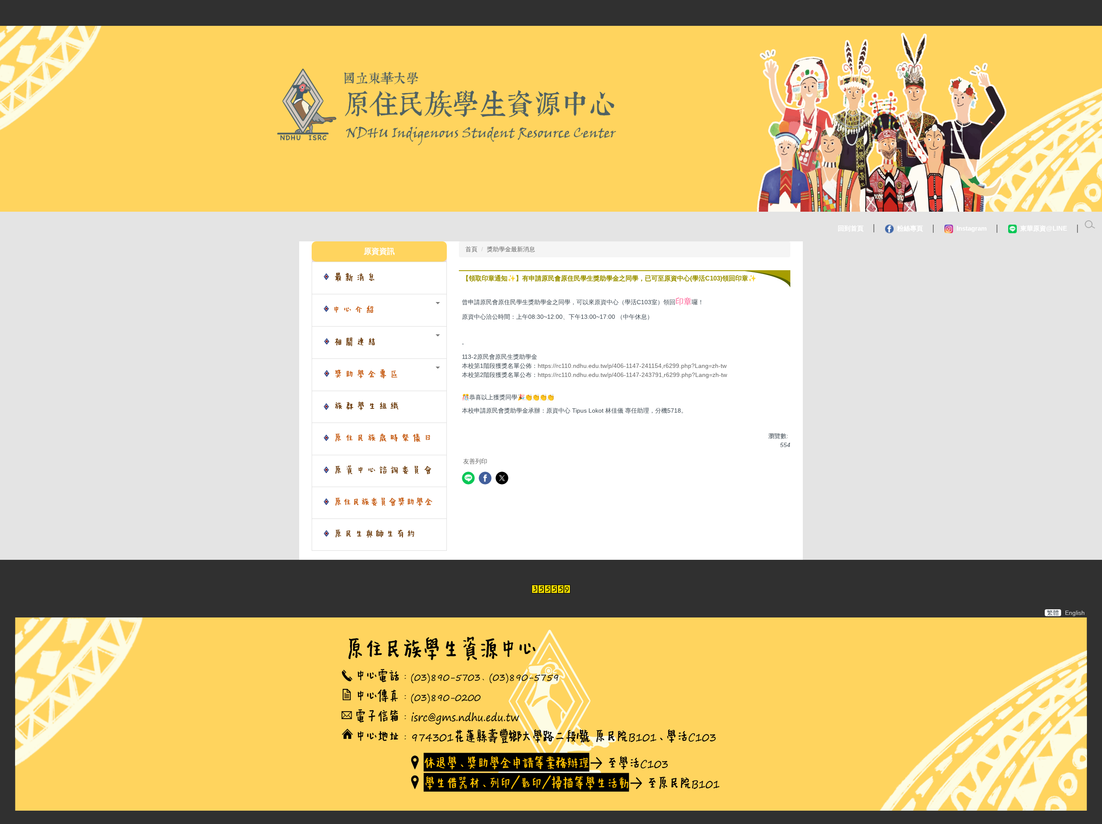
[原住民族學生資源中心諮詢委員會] (379, 471)
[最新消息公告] (379, 278)
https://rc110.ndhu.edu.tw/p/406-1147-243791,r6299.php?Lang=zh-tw (632, 374)
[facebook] (486, 479)
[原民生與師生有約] (379, 534)
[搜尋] (1090, 224)
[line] (469, 479)
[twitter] (503, 479)
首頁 (471, 249)
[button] (379, 310)
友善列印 (475, 461)
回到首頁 (851, 228)
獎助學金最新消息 (511, 249)
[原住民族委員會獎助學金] (379, 502)
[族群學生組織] (379, 407)
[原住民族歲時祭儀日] (379, 439)
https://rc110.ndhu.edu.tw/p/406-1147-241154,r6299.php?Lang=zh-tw (632, 365)
